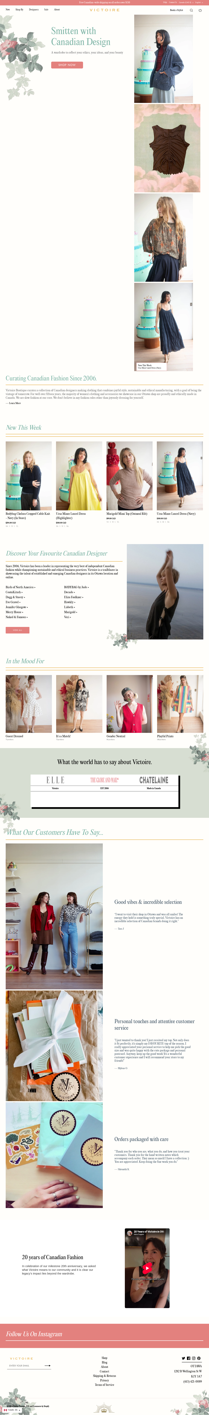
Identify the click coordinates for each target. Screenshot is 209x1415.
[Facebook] (188, 1358)
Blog (104, 1362)
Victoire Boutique (19, 1406)
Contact (104, 1371)
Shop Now (67, 65)
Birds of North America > (20, 587)
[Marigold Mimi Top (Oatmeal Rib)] (129, 475)
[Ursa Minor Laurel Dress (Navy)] (180, 475)
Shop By (19, 9)
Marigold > (70, 612)
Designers (34, 9)
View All (17, 630)
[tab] (55, 780)
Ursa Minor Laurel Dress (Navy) (149, 368)
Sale (46, 9)
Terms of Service (104, 1385)
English (198, 2)
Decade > (69, 592)
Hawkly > (69, 602)
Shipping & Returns (104, 1376)
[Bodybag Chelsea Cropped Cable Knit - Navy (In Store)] (29, 475)
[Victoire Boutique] (104, 10)
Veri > (67, 617)
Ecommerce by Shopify (41, 1406)
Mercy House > (14, 612)
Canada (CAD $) (185, 2)
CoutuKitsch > (14, 592)
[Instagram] (193, 1358)
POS (27, 1406)
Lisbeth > (69, 607)
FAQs (165, 2)
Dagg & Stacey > (15, 597)
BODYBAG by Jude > (76, 587)
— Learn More (13, 403)
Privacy (104, 1380)
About (57, 9)
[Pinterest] (198, 1358)
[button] (12, 1410)
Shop (104, 1358)
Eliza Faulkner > (73, 597)
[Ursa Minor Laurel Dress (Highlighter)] (79, 475)
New (8, 9)
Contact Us (173, 2)
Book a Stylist (176, 10)
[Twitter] (183, 1358)
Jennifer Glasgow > (17, 607)
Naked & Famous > (17, 617)
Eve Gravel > (13, 602)
